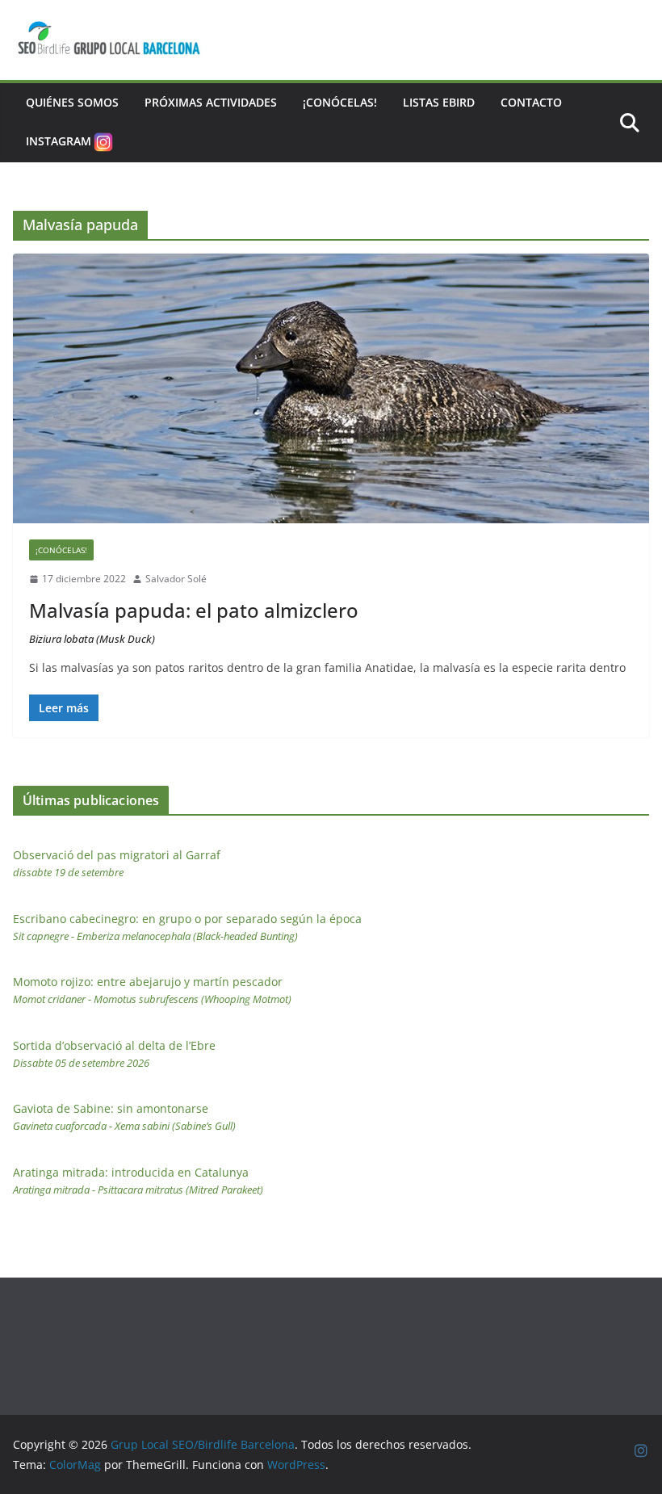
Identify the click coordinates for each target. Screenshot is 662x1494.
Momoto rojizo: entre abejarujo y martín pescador (152, 990)
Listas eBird (439, 102)
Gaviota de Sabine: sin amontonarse (124, 1117)
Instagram (58, 141)
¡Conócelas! (340, 102)
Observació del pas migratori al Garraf (116, 863)
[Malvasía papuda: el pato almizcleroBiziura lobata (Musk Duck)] (331, 388)
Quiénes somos (72, 102)
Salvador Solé (176, 578)
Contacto (531, 102)
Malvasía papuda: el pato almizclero (193, 621)
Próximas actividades (211, 102)
